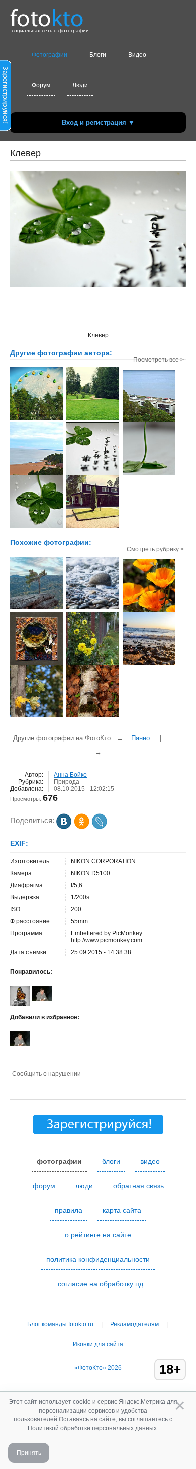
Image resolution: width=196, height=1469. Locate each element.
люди (84, 1186)
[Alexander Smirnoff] (42, 999)
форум (44, 1186)
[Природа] (92, 608)
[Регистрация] (5, 128)
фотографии (59, 1161)
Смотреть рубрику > (155, 549)
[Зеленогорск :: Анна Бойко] (149, 421)
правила (68, 1210)
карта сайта (122, 1210)
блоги (111, 1161)
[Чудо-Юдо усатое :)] (92, 716)
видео (150, 1161)
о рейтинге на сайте (98, 1235)
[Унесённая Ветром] (36, 608)
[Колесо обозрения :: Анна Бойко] (36, 418)
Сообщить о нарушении (46, 1073)
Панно (140, 738)
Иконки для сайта (98, 1344)
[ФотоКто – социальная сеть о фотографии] (46, 14)
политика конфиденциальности (98, 1259)
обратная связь (138, 1186)
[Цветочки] (92, 663)
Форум (41, 85)
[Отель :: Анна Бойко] (92, 526)
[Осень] (36, 716)
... (174, 738)
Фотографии (49, 54)
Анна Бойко (70, 774)
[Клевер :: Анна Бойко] (92, 473)
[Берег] (149, 663)
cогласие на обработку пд (100, 1284)
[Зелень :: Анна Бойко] (92, 418)
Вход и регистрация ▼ (98, 122)
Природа (66, 781)
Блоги (97, 54)
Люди (80, 85)
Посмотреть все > (158, 359)
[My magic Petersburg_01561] (36, 663)
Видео (137, 54)
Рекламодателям (134, 1324)
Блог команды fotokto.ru (60, 1324)
